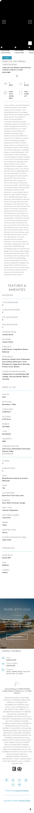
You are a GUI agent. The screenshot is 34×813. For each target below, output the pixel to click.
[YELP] (13, 785)
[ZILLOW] (26, 780)
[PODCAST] (6, 780)
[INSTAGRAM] (19, 780)
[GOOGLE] (19, 785)
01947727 (17, 693)
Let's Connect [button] (17, 637)
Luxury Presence (22, 791)
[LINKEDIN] (13, 780)
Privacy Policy (25, 801)
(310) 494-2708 (10, 665)
